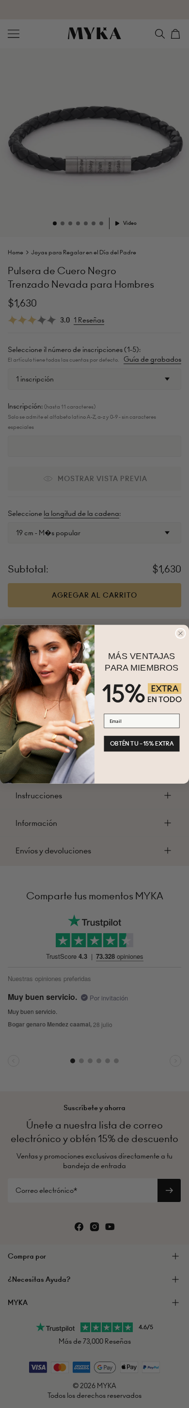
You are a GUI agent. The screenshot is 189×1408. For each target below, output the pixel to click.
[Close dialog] (181, 633)
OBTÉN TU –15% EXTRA (142, 743)
